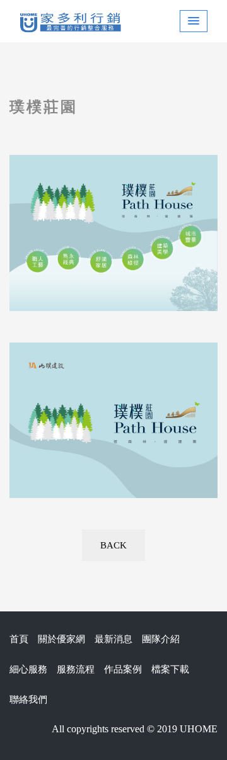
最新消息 (113, 639)
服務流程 (76, 669)
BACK (113, 545)
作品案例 (123, 669)
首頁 (18, 639)
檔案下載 (170, 669)
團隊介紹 (161, 639)
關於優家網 (61, 639)
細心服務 (28, 669)
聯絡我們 (28, 700)
